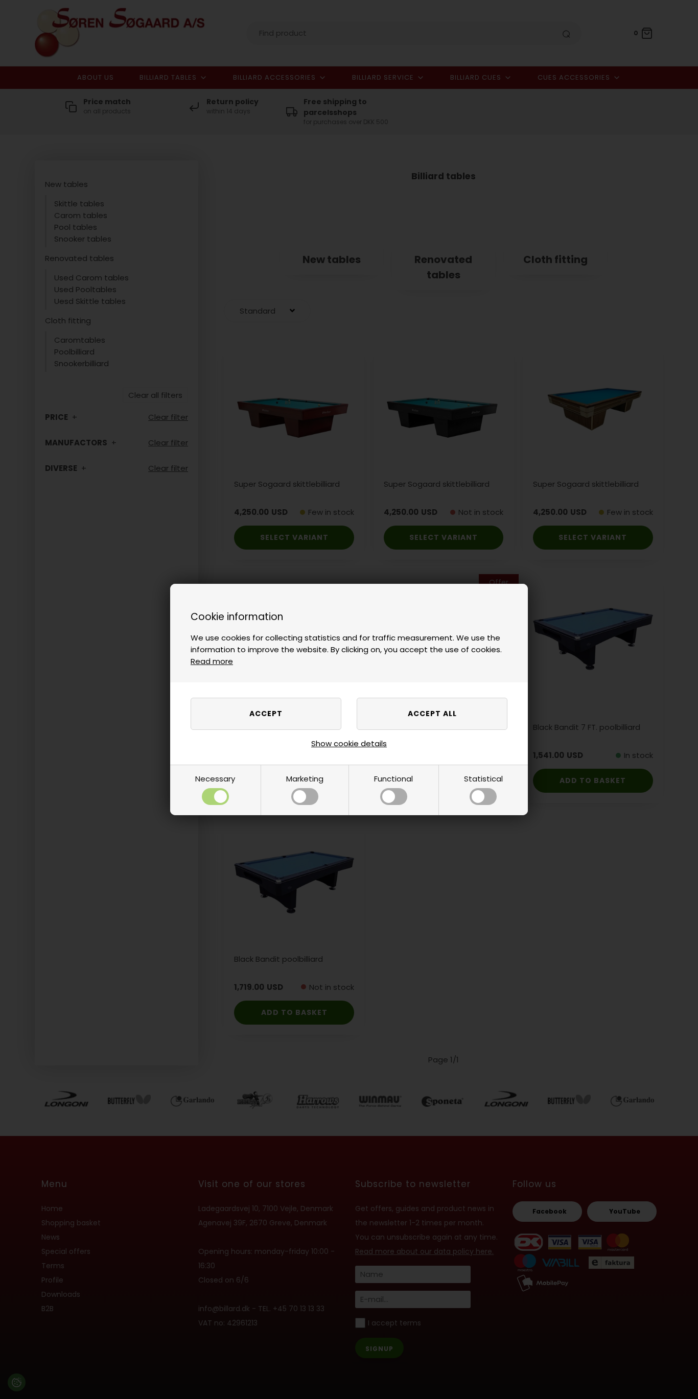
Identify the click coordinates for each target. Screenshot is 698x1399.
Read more (212, 661)
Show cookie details (349, 743)
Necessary (215, 778)
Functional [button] (393, 778)
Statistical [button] (483, 778)
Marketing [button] (304, 778)
